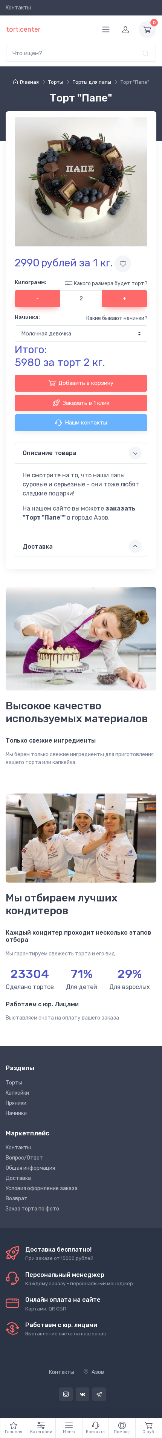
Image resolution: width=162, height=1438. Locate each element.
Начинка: (27, 317)
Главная (29, 82)
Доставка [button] (38, 546)
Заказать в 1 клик (86, 403)
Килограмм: (30, 282)
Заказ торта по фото (32, 1209)
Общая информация (30, 1168)
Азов (98, 1372)
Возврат (17, 1198)
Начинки (16, 1113)
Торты (14, 1083)
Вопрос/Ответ (24, 1158)
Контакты (18, 8)
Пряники (16, 1103)
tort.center (23, 29)
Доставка (18, 1178)
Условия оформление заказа (42, 1188)
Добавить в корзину (85, 383)
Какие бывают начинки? (116, 318)
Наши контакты (86, 422)
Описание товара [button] (49, 453)
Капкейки (17, 1093)
